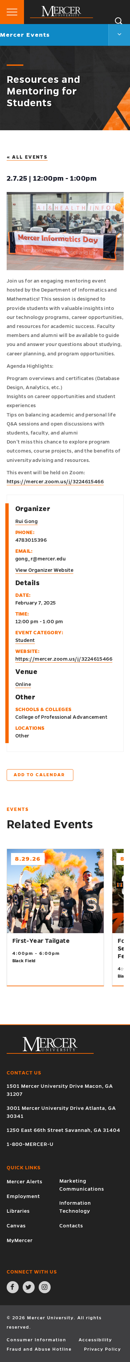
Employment (23, 1196)
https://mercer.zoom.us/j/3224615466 (55, 481)
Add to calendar (39, 775)
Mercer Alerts (24, 1181)
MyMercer (20, 1240)
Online (23, 684)
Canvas (16, 1225)
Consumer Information (36, 1340)
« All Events (27, 157)
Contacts (71, 1225)
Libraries (18, 1211)
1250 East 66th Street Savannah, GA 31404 (63, 1130)
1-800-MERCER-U (30, 1144)
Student (25, 640)
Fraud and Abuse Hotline (39, 1349)
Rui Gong (26, 521)
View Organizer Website (44, 570)
